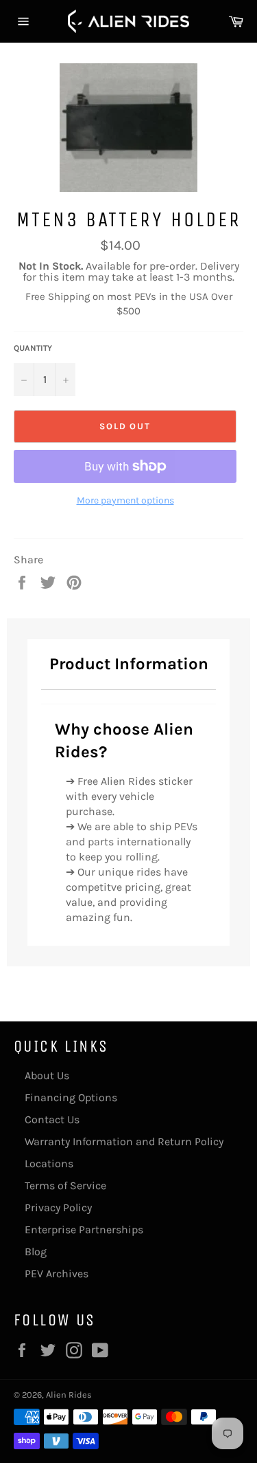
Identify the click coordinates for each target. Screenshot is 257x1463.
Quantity (33, 348)
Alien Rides (69, 1394)
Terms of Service (65, 1185)
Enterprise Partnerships (84, 1229)
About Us (47, 1075)
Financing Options (71, 1097)
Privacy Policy (58, 1207)
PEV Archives (56, 1273)
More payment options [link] (125, 500)
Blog (36, 1251)
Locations (49, 1163)
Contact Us (52, 1119)
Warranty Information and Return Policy (124, 1141)
